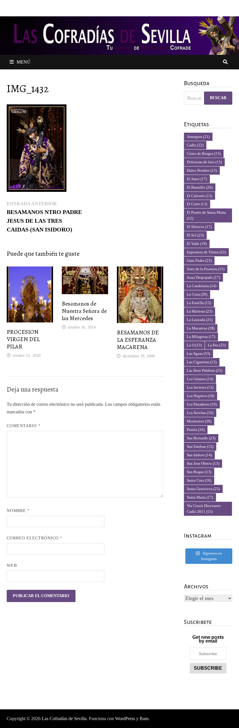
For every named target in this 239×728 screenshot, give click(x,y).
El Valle (197, 243)
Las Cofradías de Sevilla (64, 718)
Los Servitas (200, 413)
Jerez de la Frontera (205, 269)
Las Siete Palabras (204, 370)
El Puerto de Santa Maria (206, 215)
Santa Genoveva (203, 489)
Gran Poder (199, 260)
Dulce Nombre (202, 170)
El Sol (195, 235)
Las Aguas (198, 353)
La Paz (217, 345)
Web (12, 565)
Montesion (199, 421)
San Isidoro (199, 455)
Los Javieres (200, 387)
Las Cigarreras (202, 362)
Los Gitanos (200, 379)
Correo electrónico (34, 538)
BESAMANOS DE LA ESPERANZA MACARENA (138, 340)
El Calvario (199, 196)
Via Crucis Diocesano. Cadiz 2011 (204, 509)
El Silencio (199, 226)
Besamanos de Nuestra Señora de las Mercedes (84, 311)
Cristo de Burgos (204, 153)
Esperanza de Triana (206, 252)
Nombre (18, 510)
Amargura (198, 136)
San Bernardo (201, 438)
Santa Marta (200, 497)
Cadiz (195, 145)
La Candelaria (201, 286)
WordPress (125, 718)
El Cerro (197, 204)
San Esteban (200, 446)
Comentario (24, 426)
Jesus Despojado (203, 277)
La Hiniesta (199, 311)
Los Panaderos (202, 404)
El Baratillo (199, 187)
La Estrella (199, 303)
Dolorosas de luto (204, 162)
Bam (144, 718)
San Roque (199, 472)
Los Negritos (200, 396)
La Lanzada (199, 319)
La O (194, 345)
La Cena (197, 294)
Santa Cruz (199, 480)
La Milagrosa (201, 336)
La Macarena (201, 328)
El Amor (197, 179)
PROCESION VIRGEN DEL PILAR (23, 339)
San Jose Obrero (203, 463)
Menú (24, 61)
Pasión (196, 429)
